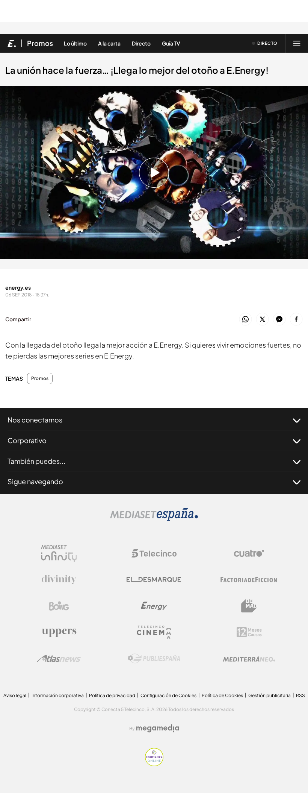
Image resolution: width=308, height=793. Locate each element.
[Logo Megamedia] (157, 728)
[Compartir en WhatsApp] (245, 320)
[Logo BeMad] (249, 606)
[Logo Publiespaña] (154, 658)
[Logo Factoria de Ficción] (249, 579)
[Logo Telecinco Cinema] (154, 632)
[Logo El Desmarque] (154, 579)
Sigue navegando (35, 481)
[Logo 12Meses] (249, 632)
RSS (300, 695)
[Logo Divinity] (59, 579)
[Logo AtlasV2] (59, 658)
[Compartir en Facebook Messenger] (279, 320)
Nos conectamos (35, 419)
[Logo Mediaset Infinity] (59, 553)
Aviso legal (14, 695)
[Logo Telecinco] (154, 553)
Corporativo (27, 440)
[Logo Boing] (59, 606)
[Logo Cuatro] (249, 553)
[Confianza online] (154, 764)
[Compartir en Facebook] (296, 320)
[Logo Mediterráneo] (249, 659)
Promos (40, 43)
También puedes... (36, 461)
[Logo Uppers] (59, 632)
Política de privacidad (112, 695)
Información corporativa (58, 695)
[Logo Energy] (154, 606)
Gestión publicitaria (269, 695)
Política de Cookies (222, 695)
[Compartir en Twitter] (262, 320)
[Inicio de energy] (12, 43)
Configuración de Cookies (168, 695)
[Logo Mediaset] (154, 519)
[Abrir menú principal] (296, 43)
